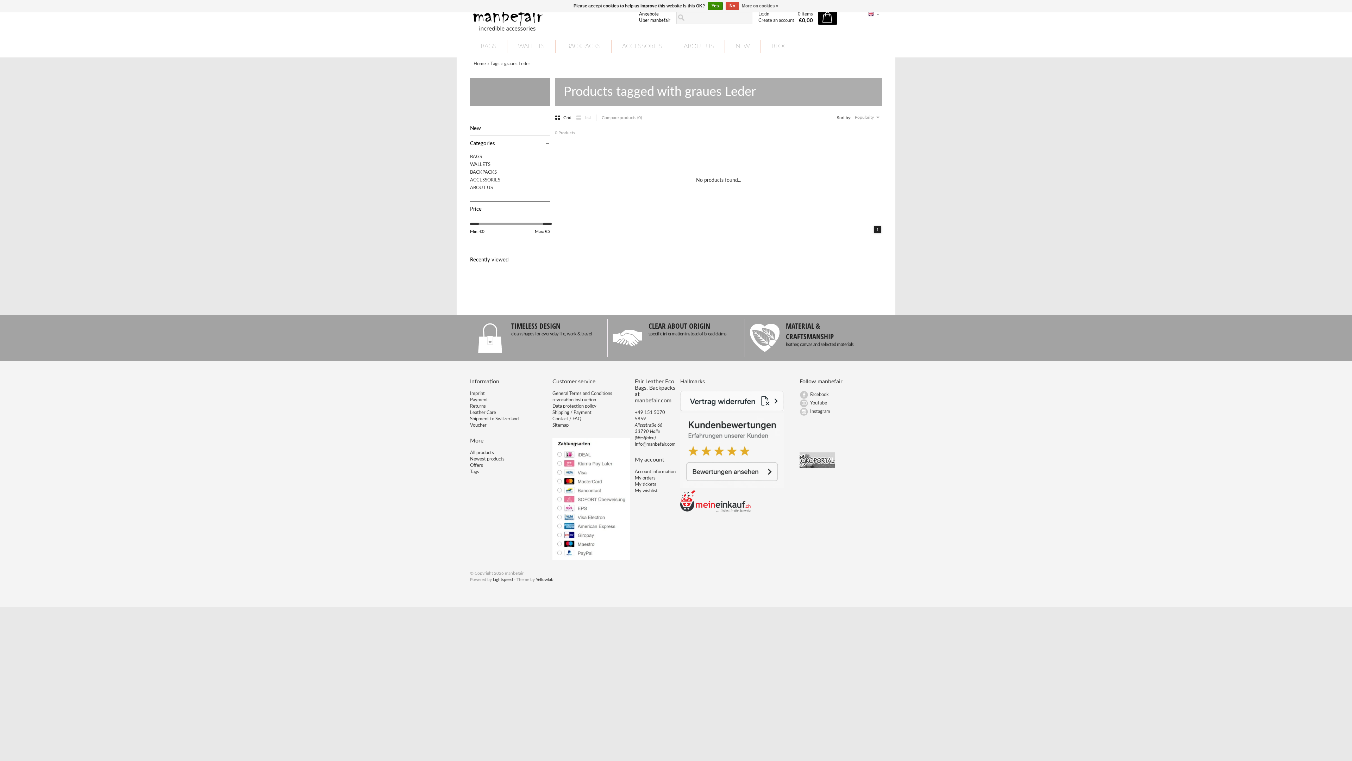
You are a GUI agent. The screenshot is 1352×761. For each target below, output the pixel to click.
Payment (479, 400)
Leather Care (483, 412)
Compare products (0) (622, 118)
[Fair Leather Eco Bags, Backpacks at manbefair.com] (550, 18)
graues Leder (517, 64)
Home (480, 64)
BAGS (488, 46)
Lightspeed (503, 579)
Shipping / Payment (572, 412)
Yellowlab (544, 579)
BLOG (779, 46)
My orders (645, 478)
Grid (567, 118)
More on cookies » (760, 6)
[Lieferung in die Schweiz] (715, 511)
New (743, 46)
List (587, 118)
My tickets (645, 484)
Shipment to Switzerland (494, 419)
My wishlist (646, 491)
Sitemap (560, 425)
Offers (476, 465)
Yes (715, 6)
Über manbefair (654, 20)
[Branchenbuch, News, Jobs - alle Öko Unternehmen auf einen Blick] (817, 466)
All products (482, 453)
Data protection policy (574, 406)
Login (763, 14)
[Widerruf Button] (732, 410)
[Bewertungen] (732, 486)
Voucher (478, 425)
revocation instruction (574, 400)
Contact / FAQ (566, 419)
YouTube (818, 403)
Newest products (487, 459)
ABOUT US (699, 46)
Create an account (776, 20)
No (732, 6)
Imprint (477, 393)
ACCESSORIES (642, 46)
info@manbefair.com (655, 444)
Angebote (649, 14)
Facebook (819, 394)
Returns (478, 406)
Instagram (820, 411)
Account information (655, 472)
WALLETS (531, 46)
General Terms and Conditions (582, 393)
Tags (495, 64)
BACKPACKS (583, 46)
